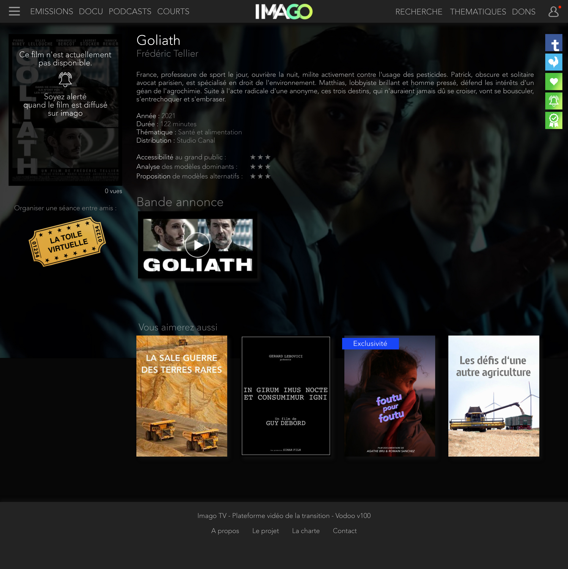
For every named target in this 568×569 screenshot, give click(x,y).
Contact (345, 531)
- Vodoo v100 (351, 516)
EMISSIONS (51, 12)
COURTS (173, 12)
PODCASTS (130, 12)
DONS (524, 12)
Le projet (266, 531)
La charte (307, 531)
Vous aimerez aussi (178, 328)
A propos (226, 531)
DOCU (91, 12)
